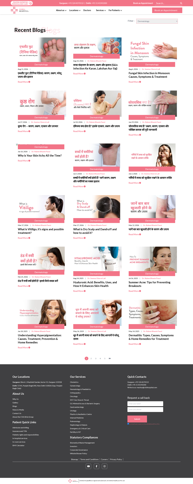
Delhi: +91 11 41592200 (136, 385)
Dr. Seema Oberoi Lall (151, 69)
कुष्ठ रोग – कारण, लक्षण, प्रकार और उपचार (38, 126)
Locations (73, 10)
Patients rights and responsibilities (26, 435)
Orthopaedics (75, 393)
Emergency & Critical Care (80, 428)
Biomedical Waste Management (82, 443)
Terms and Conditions (89, 459)
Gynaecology (75, 386)
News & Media (18, 410)
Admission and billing (21, 427)
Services (100, 10)
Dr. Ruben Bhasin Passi (97, 61)
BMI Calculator (18, 445)
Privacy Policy (116, 459)
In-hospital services (20, 438)
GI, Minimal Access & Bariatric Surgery (85, 403)
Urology (73, 411)
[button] (110, 358)
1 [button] (86, 358)
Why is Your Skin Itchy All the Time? (40, 155)
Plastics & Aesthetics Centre (81, 414)
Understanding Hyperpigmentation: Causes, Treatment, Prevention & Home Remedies (39, 339)
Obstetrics (74, 382)
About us (60, 10)
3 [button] (95, 358)
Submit (137, 419)
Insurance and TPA (20, 431)
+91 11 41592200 (99, 3)
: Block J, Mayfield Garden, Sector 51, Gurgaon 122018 (37, 382)
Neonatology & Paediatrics (80, 389)
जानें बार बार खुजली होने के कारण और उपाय (149, 229)
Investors (73, 446)
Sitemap (74, 459)
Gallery (15, 402)
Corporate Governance (79, 450)
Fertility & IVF (75, 432)
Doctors (87, 10)
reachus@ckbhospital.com (146, 387)
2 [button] (91, 358)
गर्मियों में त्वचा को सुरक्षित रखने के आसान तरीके (150, 177)
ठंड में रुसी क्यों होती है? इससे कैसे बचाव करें (38, 280)
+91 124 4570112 (76, 3)
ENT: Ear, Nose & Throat (79, 400)
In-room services (19, 442)
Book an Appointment (143, 3)
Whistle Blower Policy (78, 453)
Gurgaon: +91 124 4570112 (138, 382)
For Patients (114, 10)
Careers (104, 459)
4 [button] (100, 358)
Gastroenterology (77, 407)
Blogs (15, 406)
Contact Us (17, 413)
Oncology (74, 396)
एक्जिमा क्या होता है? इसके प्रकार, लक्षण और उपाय (96, 126)
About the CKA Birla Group (23, 417)
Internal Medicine (77, 418)
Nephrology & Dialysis (78, 425)
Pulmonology (75, 421)
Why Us (16, 399)
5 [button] (104, 358)
